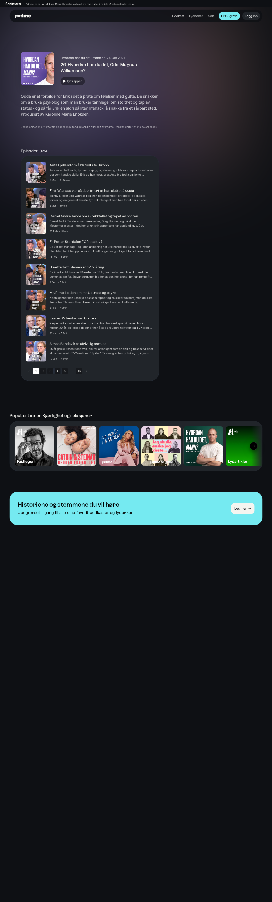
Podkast (178, 16)
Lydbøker (196, 16)
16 (79, 371)
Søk (211, 16)
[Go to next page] (86, 371)
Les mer (131, 4)
